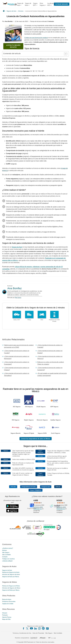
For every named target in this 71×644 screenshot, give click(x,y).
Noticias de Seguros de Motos (11, 586)
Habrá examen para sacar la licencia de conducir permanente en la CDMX (19, 346)
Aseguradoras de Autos (29, 486)
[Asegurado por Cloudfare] (15, 527)
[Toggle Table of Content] (65, 53)
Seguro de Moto (28, 4)
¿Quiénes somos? (7, 548)
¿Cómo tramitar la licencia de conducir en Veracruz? (49, 357)
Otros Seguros (42, 4)
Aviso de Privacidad (38, 633)
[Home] (4, 11)
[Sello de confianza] (26, 527)
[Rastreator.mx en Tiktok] (47, 628)
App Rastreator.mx (12, 496)
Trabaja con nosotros (8, 559)
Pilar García (18, 297)
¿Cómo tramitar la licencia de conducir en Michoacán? (16, 357)
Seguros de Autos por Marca (10, 576)
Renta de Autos (6, 599)
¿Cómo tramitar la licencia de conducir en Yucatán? (16, 352)
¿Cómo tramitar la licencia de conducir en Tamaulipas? (16, 374)
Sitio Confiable (6, 554)
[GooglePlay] (12, 506)
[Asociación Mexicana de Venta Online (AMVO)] (35, 534)
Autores (4, 550)
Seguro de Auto (20, 4)
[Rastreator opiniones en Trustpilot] (49, 527)
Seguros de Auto (7, 570)
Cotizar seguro (61, 4)
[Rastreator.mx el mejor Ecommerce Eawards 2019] (37, 527)
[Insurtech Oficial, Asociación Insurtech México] (58, 527)
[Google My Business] (32, 506)
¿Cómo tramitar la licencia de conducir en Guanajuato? (16, 363)
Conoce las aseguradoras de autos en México (35, 438)
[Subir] (68, 641)
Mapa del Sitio (6, 619)
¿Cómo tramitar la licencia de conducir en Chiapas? (16, 369)
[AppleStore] (12, 510)
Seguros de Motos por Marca (10, 590)
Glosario (4, 613)
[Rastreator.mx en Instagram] (39, 628)
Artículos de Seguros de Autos (11, 574)
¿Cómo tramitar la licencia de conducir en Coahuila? (49, 346)
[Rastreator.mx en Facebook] (23, 628)
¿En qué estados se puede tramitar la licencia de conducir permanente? (52, 374)
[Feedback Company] (55, 506)
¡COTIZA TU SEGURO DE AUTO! (13, 46)
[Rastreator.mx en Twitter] (27, 628)
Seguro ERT (35, 4)
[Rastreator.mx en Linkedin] (35, 628)
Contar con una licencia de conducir (36, 37)
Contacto (4, 556)
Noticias (58, 486)
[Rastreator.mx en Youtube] (31, 628)
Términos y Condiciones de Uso (22, 633)
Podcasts (5, 615)
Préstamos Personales (8, 601)
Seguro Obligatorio (35, 490)
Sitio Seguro (5, 552)
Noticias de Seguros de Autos (10, 572)
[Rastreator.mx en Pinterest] (43, 628)
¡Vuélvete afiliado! (7, 561)
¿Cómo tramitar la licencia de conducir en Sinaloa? (49, 352)
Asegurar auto (45, 486)
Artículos (13, 486)
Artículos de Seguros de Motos (11, 588)
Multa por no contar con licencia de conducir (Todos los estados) (50, 363)
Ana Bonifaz (14, 288)
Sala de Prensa (6, 617)
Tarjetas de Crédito (7, 603)
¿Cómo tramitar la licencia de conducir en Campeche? (49, 369)
